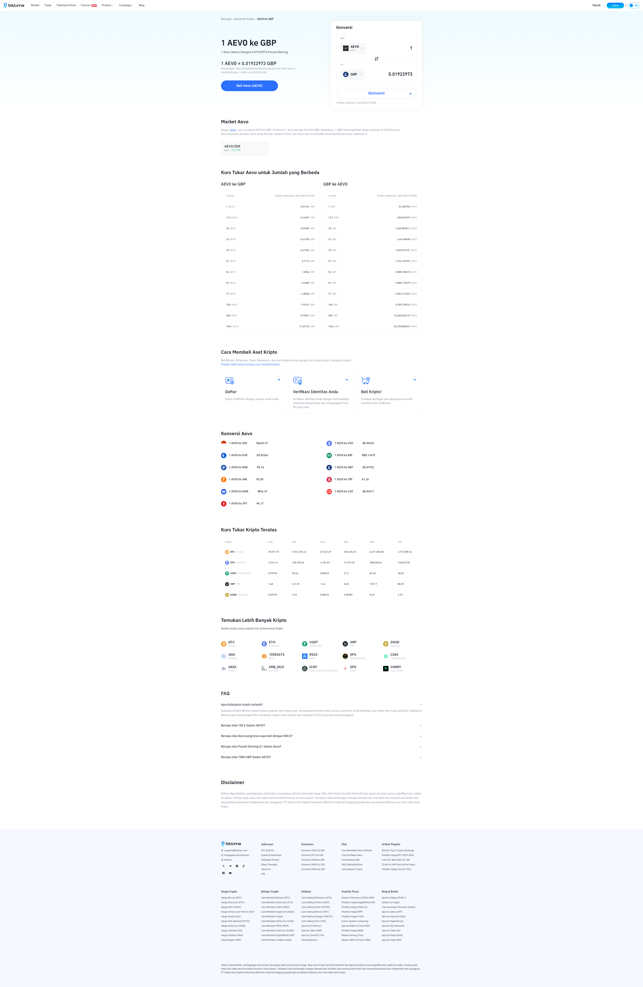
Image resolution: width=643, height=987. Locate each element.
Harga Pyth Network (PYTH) (235, 921)
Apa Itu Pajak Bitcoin (393, 921)
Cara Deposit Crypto (352, 869)
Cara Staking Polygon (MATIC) (317, 916)
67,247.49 (325, 552)
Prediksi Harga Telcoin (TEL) (396, 869)
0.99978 (272, 573)
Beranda (226, 19)
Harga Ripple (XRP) (231, 940)
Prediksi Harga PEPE (352, 912)
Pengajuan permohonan (236, 855)
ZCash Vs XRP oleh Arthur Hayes (399, 864)
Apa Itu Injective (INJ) (394, 916)
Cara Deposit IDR (351, 860)
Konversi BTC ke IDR (312, 855)
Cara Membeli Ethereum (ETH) (277, 902)
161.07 (296, 584)
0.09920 (272, 595)
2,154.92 (325, 563)
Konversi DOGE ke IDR (313, 869)
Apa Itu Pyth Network (393, 926)
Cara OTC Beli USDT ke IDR (396, 860)
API (263, 874)
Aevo (233, 130)
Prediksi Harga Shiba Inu (354, 907)
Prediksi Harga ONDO (353, 931)
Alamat (228, 860)
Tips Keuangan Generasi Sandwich (400, 907)
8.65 (346, 584)
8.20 (372, 595)
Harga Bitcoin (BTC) (231, 898)
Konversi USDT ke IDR (313, 850)
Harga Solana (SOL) (231, 916)
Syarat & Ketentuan (271, 855)
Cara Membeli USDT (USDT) (275, 907)
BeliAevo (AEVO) (249, 85)
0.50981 (348, 595)
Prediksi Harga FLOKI (353, 916)
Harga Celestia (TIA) (231, 931)
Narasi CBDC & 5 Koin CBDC (356, 940)
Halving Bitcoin (309, 940)
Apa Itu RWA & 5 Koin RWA (356, 926)
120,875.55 (404, 563)
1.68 (270, 584)
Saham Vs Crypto (391, 902)
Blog (141, 5)
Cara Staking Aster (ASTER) (315, 907)
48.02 (401, 573)
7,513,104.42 (299, 552)
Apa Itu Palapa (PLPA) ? (394, 898)
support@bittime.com (235, 850)
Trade (48, 5)
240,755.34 (298, 563)
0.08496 (324, 595)
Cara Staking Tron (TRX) (313, 921)
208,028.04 (376, 563)
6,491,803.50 (377, 552)
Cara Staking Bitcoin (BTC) (315, 912)
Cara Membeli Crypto (272, 916)
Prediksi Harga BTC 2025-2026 (398, 855)
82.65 (373, 573)
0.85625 (324, 573)
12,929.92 (349, 563)
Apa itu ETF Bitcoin (311, 926)
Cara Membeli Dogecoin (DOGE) (277, 912)
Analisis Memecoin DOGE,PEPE (358, 898)
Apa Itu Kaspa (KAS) (392, 935)
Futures (88, 5)
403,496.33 (350, 552)
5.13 (346, 573)
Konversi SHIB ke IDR (312, 860)
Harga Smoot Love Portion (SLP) (237, 912)
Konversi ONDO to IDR (313, 864)
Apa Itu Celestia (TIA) (312, 935)
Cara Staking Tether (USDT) (315, 902)
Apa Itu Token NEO (391, 940)
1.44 (322, 584)
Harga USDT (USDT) (231, 907)
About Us (266, 869)
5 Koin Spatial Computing (355, 921)
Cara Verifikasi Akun (352, 855)
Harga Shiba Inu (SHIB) (233, 926)
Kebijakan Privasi (270, 860)
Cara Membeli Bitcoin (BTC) (275, 898)
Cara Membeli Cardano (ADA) (276, 940)
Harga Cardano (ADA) (232, 935)
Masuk (597, 5)
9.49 (294, 595)
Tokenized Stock (66, 5)
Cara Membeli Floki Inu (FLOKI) (277, 931)
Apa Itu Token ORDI (311, 931)
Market (35, 5)
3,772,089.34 (405, 552)
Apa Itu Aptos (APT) (392, 912)
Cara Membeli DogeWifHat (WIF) (278, 935)
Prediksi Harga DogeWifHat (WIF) (359, 902)
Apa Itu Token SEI (391, 931)
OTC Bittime (267, 850)
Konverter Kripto (244, 19)
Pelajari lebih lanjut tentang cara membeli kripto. (250, 364)
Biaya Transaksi (269, 864)
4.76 (400, 595)
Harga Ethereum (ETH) (233, 902)
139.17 (373, 584)
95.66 (295, 573)
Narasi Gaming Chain (353, 935)
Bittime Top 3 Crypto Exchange (398, 850)
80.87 (401, 584)
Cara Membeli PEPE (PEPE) (275, 926)
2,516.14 (273, 563)
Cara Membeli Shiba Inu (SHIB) (277, 921)
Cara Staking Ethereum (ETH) (316, 898)
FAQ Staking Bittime (352, 864)
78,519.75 (273, 552)
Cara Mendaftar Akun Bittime (357, 850)
